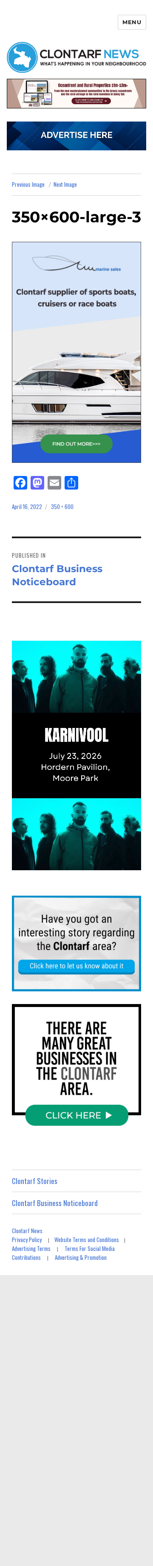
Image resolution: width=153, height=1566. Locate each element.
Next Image (65, 184)
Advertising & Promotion (81, 1257)
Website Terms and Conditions (86, 1239)
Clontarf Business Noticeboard (55, 1203)
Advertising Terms (31, 1248)
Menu (131, 22)
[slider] (85, 863)
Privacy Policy (27, 1239)
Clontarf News (27, 1230)
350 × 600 (62, 506)
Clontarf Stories (34, 1181)
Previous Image (28, 184)
